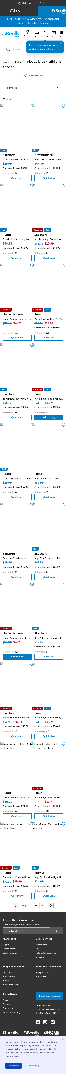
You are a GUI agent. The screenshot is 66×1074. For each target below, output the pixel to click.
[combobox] (33, 88)
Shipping (40, 957)
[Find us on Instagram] (45, 1022)
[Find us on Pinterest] (53, 1022)
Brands (6, 980)
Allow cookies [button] (13, 1066)
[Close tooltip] (61, 43)
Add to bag (52, 418)
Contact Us (8, 1008)
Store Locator (9, 976)
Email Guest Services (49, 996)
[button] (31, 1066)
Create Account (10, 949)
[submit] (56, 930)
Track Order (41, 945)
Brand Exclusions (11, 984)
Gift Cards (7, 972)
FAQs (38, 949)
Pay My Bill (41, 976)
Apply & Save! (42, 972)
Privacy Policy (13, 1057)
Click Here (26, 23)
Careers (6, 1004)
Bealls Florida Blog (11, 1012)
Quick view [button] (21, 179)
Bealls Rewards (10, 953)
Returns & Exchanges (46, 953)
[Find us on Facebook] (38, 1022)
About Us (7, 1000)
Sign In (6, 945)
